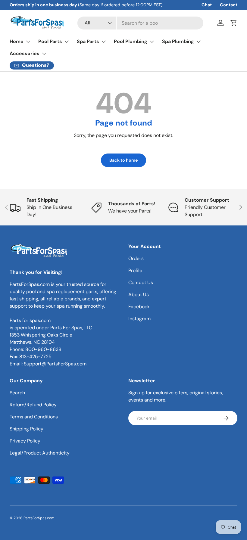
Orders (136, 258)
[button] (233, 22)
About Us (138, 294)
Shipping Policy (26, 429)
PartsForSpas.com (39, 518)
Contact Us (140, 282)
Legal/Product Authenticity (40, 453)
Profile (135, 270)
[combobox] (140, 23)
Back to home (123, 160)
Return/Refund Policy (33, 405)
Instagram (139, 318)
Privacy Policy (25, 441)
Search (17, 392)
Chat (207, 5)
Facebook (139, 306)
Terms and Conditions (34, 417)
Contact (228, 5)
